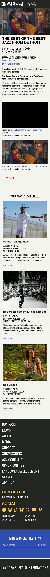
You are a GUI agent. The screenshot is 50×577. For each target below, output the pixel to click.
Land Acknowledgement (20, 471)
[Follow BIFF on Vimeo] (40, 510)
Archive (8, 483)
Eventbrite (8, 520)
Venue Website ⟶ (10, 61)
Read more (8, 266)
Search (7, 477)
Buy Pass (9, 424)
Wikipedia (30, 520)
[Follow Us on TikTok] (15, 510)
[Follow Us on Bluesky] (21, 510)
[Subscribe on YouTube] (34, 510)
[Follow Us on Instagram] (10, 510)
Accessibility (12, 459)
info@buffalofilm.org (15, 497)
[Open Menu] (47, 4)
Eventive (30, 516)
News (6, 430)
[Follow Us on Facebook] (4, 510)
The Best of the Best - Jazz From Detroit (28, 166)
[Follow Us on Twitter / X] (28, 510)
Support (8, 448)
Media (6, 442)
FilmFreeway (9, 516)
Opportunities (13, 465)
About (6, 436)
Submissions (12, 454)
